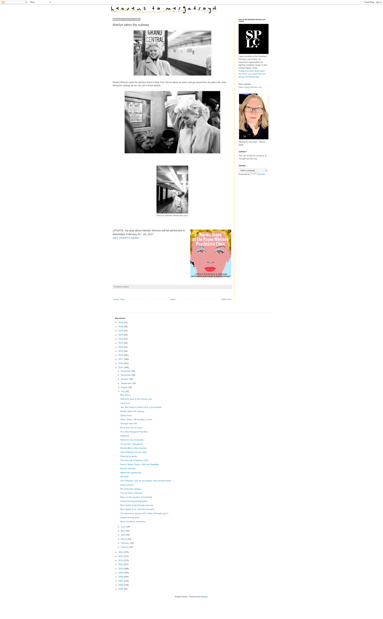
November (126, 375)
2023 (121, 335)
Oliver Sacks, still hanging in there (136, 419)
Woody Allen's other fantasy (133, 448)
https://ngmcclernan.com (250, 87)
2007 (121, 581)
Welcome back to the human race (136, 399)
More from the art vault (131, 427)
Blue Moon (125, 395)
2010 (121, 568)
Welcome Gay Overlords (131, 440)
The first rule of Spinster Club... (135, 460)
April (123, 535)
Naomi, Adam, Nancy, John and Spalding (139, 464)
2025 (121, 326)
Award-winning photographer (134, 501)
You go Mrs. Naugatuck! (131, 444)
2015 (121, 367)
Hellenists (124, 436)
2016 (121, 363)
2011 (120, 564)
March (124, 539)
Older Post (226, 299)
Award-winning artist (129, 517)
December (126, 371)
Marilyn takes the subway (132, 411)
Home (173, 299)
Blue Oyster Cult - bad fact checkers (137, 509)
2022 (121, 339)
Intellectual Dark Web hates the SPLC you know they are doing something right (252, 74)
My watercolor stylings (130, 489)
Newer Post (118, 299)
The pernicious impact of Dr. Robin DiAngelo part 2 (144, 513)
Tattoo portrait (126, 485)
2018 (121, 355)
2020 (121, 347)
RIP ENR (124, 476)
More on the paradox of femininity (136, 497)
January (125, 547)
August (124, 387)
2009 (121, 572)
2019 (121, 351)
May (123, 531)
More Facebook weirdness (132, 521)
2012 (121, 560)
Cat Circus (125, 403)
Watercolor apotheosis (130, 472)
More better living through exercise (136, 505)
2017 (121, 359)
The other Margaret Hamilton (134, 432)
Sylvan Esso (126, 415)
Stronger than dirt (128, 423)
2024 (121, 330)
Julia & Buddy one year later (133, 452)
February (125, 543)
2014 (121, 552)
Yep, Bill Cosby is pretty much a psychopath (141, 407)
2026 (121, 322)
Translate (260, 174)
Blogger (204, 596)
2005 (121, 589)
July (123, 391)
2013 (121, 556)
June (123, 527)
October (125, 379)
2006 (121, 585)
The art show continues (131, 493)
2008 (121, 576)
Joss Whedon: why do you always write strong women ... (147, 480)
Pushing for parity (128, 456)
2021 (121, 343)
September (126, 383)
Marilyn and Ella (127, 468)
